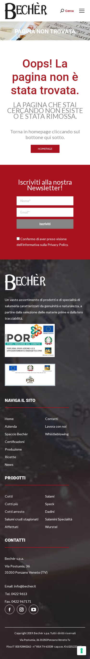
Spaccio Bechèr (16, 434)
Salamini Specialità (58, 519)
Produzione (13, 449)
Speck (49, 504)
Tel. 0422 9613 (16, 594)
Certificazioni (14, 442)
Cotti (9, 496)
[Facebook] (9, 609)
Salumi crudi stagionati (21, 519)
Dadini (49, 511)
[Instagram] (21, 609)
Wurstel (51, 527)
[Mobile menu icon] (81, 10)
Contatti (51, 419)
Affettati (11, 527)
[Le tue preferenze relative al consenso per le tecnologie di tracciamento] (81, 650)
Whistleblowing (57, 434)
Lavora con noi (55, 426)
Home (9, 419)
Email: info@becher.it (20, 586)
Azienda (11, 426)
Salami (49, 496)
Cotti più (11, 504)
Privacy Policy (58, 245)
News (9, 464)
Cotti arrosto (14, 511)
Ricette (10, 457)
